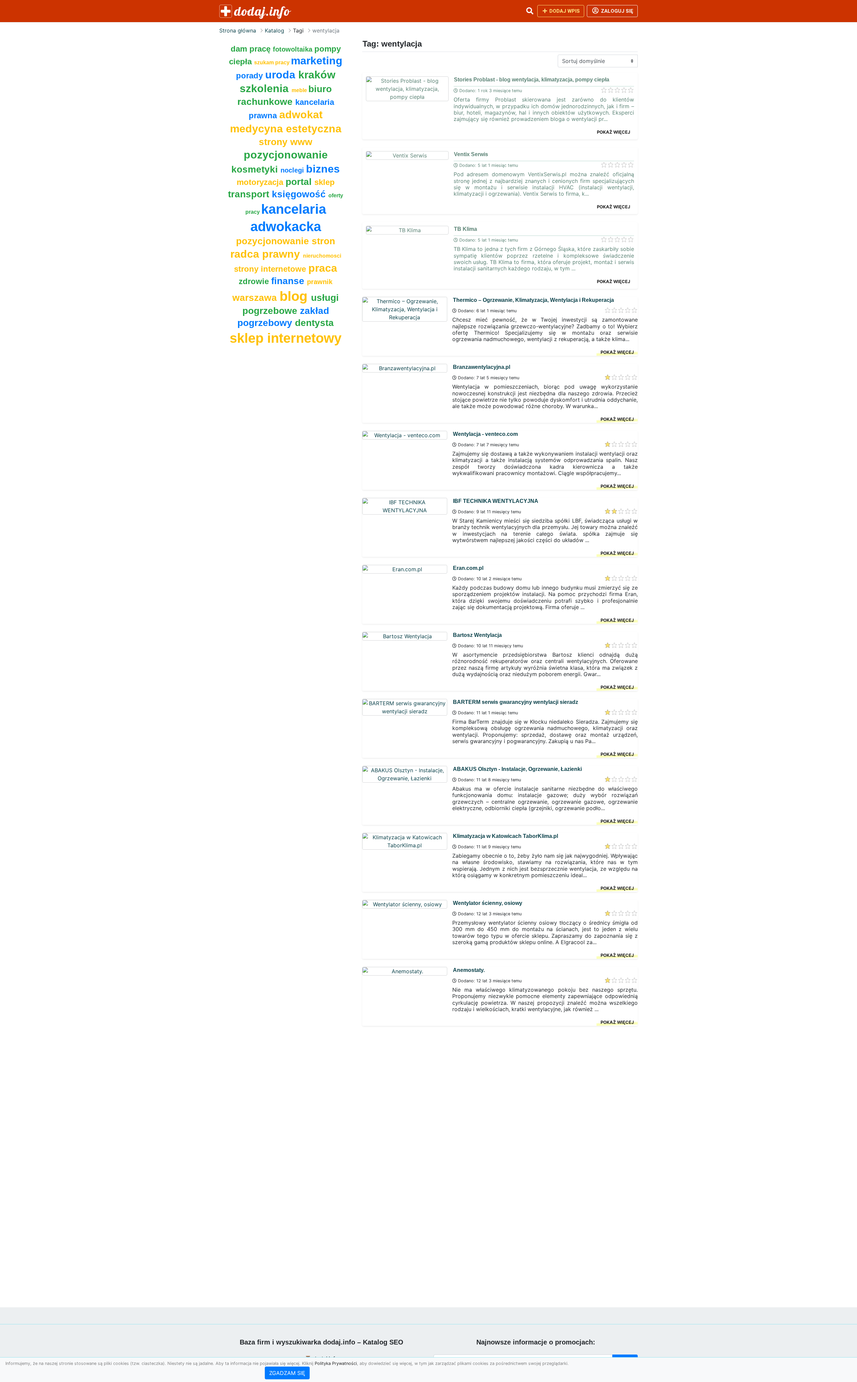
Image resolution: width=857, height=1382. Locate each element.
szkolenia (266, 88)
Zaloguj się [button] (616, 11)
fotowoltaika (293, 49)
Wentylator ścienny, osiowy (487, 903)
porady (250, 75)
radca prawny (266, 254)
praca (322, 268)
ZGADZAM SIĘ (287, 1373)
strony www (285, 142)
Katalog (274, 30)
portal (300, 182)
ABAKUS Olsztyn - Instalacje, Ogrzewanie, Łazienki (517, 769)
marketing (316, 61)
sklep (324, 182)
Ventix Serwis (471, 154)
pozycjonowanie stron (285, 241)
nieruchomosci (322, 256)
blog (295, 296)
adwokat (301, 115)
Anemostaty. (469, 970)
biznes (323, 169)
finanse (289, 281)
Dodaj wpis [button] (564, 11)
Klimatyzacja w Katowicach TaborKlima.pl (505, 836)
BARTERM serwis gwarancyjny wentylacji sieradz (515, 702)
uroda (281, 75)
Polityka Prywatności (336, 1363)
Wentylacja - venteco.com (485, 434)
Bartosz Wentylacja (477, 635)
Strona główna (237, 30)
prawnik (319, 281)
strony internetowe (271, 268)
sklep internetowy (285, 338)
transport (250, 194)
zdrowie (255, 281)
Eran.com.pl (468, 568)
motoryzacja (261, 182)
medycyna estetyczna (285, 129)
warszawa (256, 297)
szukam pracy (272, 62)
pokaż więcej (613, 132)
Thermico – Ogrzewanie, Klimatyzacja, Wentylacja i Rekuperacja (533, 300)
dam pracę (252, 48)
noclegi (293, 170)
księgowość (300, 194)
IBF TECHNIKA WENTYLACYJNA (495, 501)
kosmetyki (256, 169)
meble (300, 90)
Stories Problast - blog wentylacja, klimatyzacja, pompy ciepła (531, 79)
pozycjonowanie (286, 155)
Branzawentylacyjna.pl (481, 367)
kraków (316, 75)
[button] (529, 11)
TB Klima (465, 229)
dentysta (314, 323)
